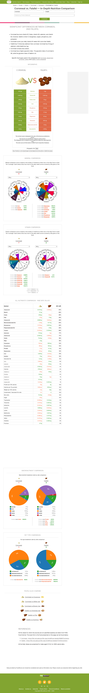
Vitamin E (6, 379)
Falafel (56, 5)
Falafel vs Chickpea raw (32, 610)
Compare (41, 5)
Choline (6, 374)
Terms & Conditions (54, 689)
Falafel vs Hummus (32, 620)
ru (44, 686)
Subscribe (73, 2)
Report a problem (65, 689)
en (41, 686)
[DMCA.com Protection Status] (44, 676)
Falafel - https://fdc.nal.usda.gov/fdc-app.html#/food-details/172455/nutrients (44, 640)
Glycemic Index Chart (48, 2)
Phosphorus (7, 346)
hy (47, 686)
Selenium (6, 333)
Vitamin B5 (7, 382)
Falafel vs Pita (32, 615)
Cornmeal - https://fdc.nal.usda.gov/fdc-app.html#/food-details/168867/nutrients (45, 638)
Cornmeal (33, 5)
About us (21, 689)
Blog (68, 2)
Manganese (7, 325)
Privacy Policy (43, 689)
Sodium (6, 356)
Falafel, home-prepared (39, 59)
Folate (5, 315)
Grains (26, 5)
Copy (37, 148)
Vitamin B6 (7, 366)
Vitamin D (33, 289)
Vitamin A (6, 377)
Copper (6, 330)
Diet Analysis (26, 2)
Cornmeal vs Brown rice (32, 606)
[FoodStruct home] (9, 3)
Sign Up (80, 2)
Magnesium (7, 351)
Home (15, 5)
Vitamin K (34, 292)
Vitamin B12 (33, 290)
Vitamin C (6, 371)
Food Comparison (36, 2)
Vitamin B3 (7, 320)
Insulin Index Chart (60, 2)
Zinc (5, 361)
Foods (20, 5)
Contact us (28, 689)
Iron (5, 353)
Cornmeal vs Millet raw (32, 601)
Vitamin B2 (7, 335)
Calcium (6, 364)
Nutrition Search (16, 2)
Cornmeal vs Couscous (32, 597)
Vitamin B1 (7, 309)
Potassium (7, 343)
